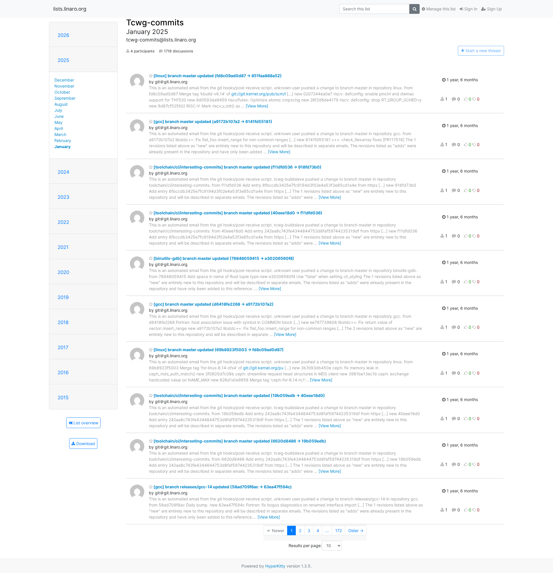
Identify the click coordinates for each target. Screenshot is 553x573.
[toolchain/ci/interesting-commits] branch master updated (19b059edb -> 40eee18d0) (239, 395)
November (64, 86)
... (327, 530)
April (58, 128)
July (58, 110)
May (58, 122)
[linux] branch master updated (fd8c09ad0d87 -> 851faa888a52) (217, 75)
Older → (355, 530)
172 (338, 530)
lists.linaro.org (69, 9)
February (62, 140)
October (62, 92)
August (61, 104)
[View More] (257, 105)
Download (85, 443)
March (60, 134)
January (62, 146)
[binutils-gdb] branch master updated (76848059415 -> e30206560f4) (223, 258)
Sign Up (494, 8)
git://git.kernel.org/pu (263, 367)
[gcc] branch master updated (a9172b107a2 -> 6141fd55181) (212, 121)
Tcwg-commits (155, 22)
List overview (85, 422)
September (64, 98)
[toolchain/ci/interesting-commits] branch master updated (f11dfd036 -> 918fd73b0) (237, 166)
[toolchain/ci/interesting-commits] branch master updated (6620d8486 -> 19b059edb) (239, 440)
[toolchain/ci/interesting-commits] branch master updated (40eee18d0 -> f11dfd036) (237, 212)
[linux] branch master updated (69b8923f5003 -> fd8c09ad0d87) (218, 349)
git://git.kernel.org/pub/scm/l (258, 93)
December (64, 79)
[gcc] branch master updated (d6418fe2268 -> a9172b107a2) (213, 304)
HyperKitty (275, 565)
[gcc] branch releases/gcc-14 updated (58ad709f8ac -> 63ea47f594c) (222, 486)
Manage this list (440, 8)
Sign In (470, 8)
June (59, 116)
